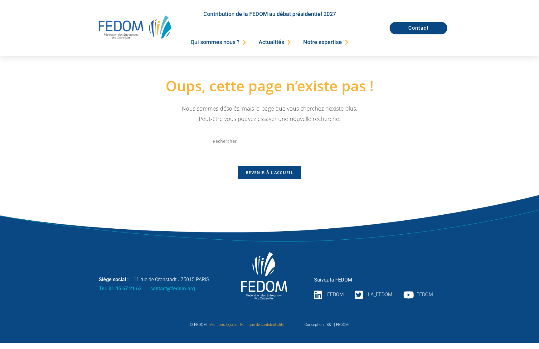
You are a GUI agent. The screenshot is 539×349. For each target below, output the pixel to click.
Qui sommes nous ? (215, 42)
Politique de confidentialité (262, 324)
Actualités (271, 42)
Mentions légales (223, 324)
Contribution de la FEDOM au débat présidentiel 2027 (269, 14)
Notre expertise (322, 42)
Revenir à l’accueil (269, 172)
